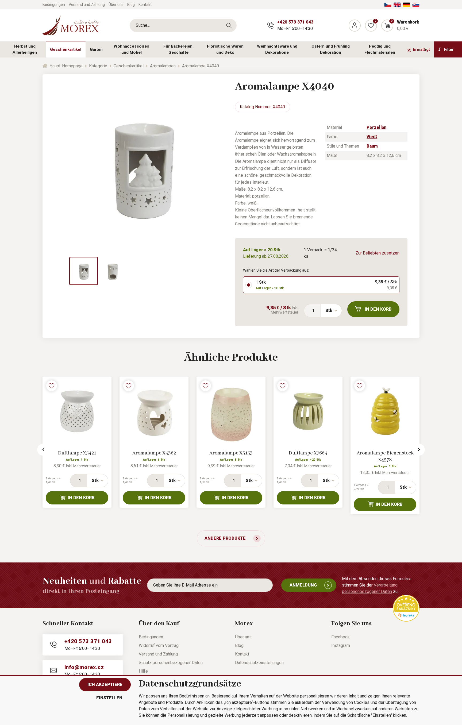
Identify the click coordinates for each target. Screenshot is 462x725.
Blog (131, 4)
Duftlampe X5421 (77, 453)
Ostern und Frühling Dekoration (330, 49)
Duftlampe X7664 (308, 453)
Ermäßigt (421, 49)
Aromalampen (163, 65)
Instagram (340, 645)
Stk (328, 310)
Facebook (340, 636)
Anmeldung (303, 585)
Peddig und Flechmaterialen (379, 49)
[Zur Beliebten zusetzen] (51, 385)
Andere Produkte (225, 538)
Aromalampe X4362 (154, 453)
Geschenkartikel (65, 49)
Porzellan (376, 127)
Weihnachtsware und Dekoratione (277, 49)
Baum (372, 146)
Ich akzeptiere (104, 684)
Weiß (372, 136)
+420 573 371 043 (295, 22)
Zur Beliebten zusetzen (377, 253)
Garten (96, 49)
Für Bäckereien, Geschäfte (178, 49)
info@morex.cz (84, 667)
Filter (449, 49)
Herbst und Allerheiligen (25, 49)
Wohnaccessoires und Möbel (131, 49)
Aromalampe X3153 (231, 453)
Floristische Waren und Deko (225, 49)
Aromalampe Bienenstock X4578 (385, 456)
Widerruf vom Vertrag (159, 645)
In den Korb (378, 309)
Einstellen (109, 697)
